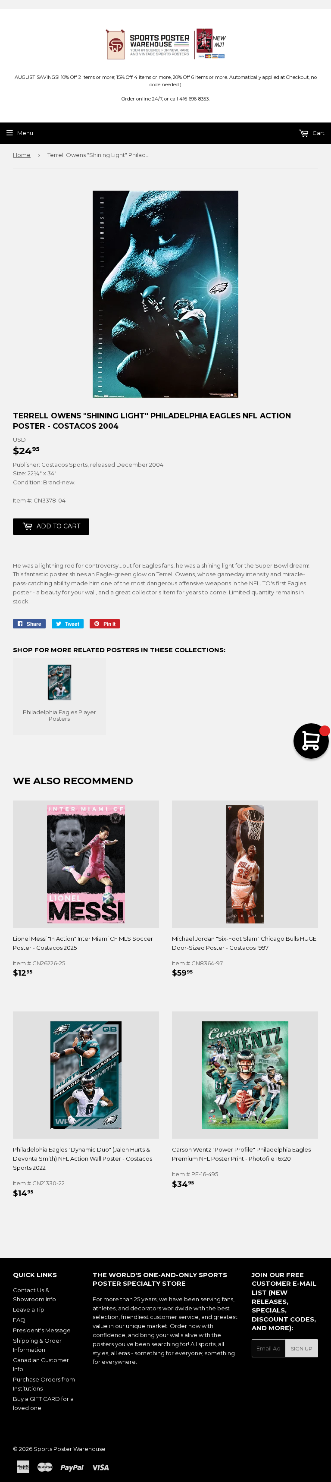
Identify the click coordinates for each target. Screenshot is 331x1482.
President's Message (42, 1330)
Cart (318, 132)
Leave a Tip (28, 1309)
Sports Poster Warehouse (70, 1448)
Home (22, 154)
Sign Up (301, 1348)
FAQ (19, 1319)
